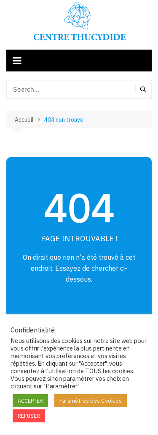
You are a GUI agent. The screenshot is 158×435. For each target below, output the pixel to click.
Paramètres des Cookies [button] (90, 400)
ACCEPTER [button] (30, 400)
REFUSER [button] (29, 415)
